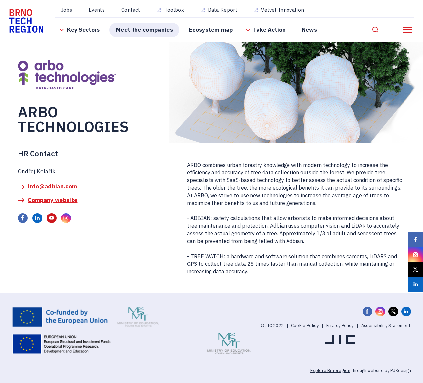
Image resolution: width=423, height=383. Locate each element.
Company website (52, 200)
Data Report (222, 10)
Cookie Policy (305, 325)
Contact (130, 10)
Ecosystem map (211, 29)
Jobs (66, 10)
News (309, 29)
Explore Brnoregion (330, 370)
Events (97, 10)
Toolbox (174, 10)
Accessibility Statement (386, 325)
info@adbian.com (52, 186)
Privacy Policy (340, 325)
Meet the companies (144, 29)
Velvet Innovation (282, 10)
